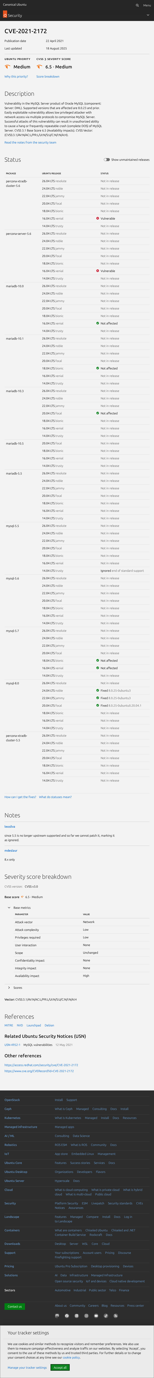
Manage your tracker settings (27, 1367)
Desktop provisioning (105, 1266)
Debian (49, 1025)
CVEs (139, 1203)
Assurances (76, 1207)
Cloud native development (127, 1281)
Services (99, 1162)
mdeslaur (11, 850)
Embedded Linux (83, 1153)
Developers (84, 1171)
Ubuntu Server (14, 1180)
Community (98, 1144)
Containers (12, 1230)
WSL (85, 1243)
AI (56, 1275)
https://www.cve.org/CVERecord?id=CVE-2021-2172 (39, 1071)
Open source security (69, 1281)
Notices (60, 1207)
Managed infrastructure (21, 1126)
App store (61, 1153)
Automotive (63, 1290)
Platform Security (66, 1203)
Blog (105, 1305)
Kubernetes (12, 1117)
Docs (113, 1108)
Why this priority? (16, 76)
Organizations (64, 1171)
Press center (135, 1305)
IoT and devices (96, 1281)
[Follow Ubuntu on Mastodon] (58, 1317)
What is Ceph (63, 1108)
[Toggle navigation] (148, 14)
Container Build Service (70, 1234)
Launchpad (34, 1025)
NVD (20, 1025)
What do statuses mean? (55, 797)
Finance (124, 1290)
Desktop (60, 1243)
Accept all (60, 1367)
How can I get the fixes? (20, 797)
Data (63, 1275)
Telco (112, 1290)
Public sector (97, 1290)
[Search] (137, 5)
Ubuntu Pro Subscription (71, 1266)
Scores (18, 987)
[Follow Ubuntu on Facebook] (68, 1317)
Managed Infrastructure (107, 1275)
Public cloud (103, 1194)
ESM (85, 1203)
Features (60, 1162)
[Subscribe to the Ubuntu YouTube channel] (97, 1317)
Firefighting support (68, 1257)
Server (74, 1243)
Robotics (11, 1144)
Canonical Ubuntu (14, 4)
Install (59, 1100)
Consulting (99, 1108)
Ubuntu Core (13, 1162)
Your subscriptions (67, 1252)
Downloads (12, 1243)
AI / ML (9, 1135)
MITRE (9, 1025)
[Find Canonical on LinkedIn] (77, 1317)
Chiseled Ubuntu (96, 1230)
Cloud (9, 1189)
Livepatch (97, 1203)
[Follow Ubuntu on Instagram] (87, 1317)
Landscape (12, 1216)
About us (61, 1305)
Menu (147, 5)
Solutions (11, 1275)
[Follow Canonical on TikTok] (107, 1317)
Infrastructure (79, 1275)
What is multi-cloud (78, 1194)
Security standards (120, 1203)
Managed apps (64, 1126)
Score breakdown (47, 76)
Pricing (109, 1252)
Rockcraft (96, 1234)
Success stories (80, 1162)
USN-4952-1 (12, 1044)
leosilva (10, 826)
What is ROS (79, 1144)
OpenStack (12, 1100)
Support (71, 1100)
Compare (92, 1216)
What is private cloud (105, 1189)
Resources (130, 1117)
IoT (7, 1153)
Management (107, 1153)
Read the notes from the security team (30, 142)
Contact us (15, 1306)
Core (95, 1243)
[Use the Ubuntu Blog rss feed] (116, 1317)
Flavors (100, 1171)
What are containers (68, 1230)
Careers (93, 1305)
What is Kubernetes (68, 1117)
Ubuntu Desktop (16, 1171)
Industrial (80, 1290)
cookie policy (71, 1357)
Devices (128, 1266)
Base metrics (22, 907)
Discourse (124, 1252)
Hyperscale (62, 1180)
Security (10, 1203)
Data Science (81, 1135)
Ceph (8, 1108)
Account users (92, 1252)
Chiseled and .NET (123, 1230)
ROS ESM (61, 1144)
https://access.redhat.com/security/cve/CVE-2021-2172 (41, 1065)
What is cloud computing (71, 1189)
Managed (82, 1108)
